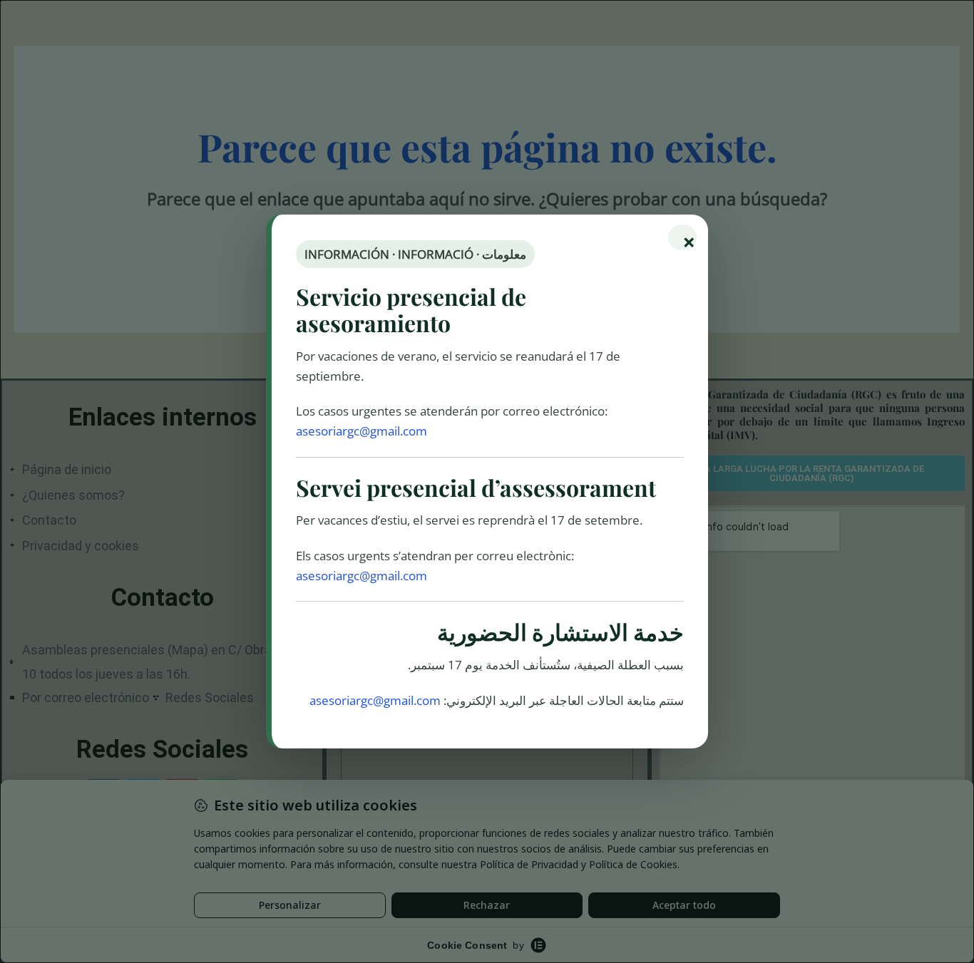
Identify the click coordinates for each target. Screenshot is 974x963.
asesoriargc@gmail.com (361, 431)
